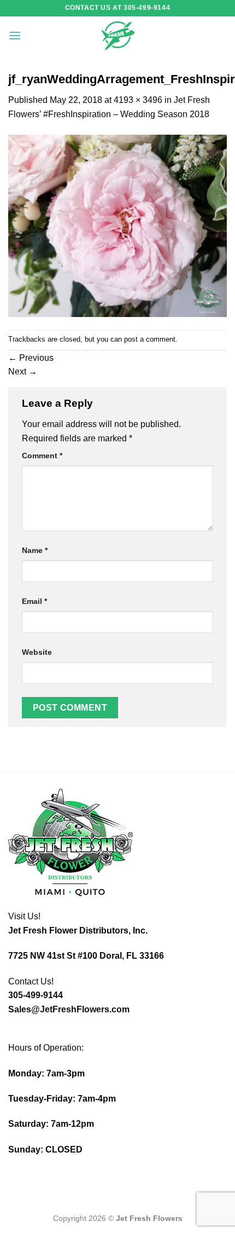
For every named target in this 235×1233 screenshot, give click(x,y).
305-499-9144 (35, 995)
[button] (14, 35)
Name (35, 550)
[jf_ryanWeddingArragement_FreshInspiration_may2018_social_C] (117, 224)
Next (22, 371)
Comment (42, 455)
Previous (31, 357)
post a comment (149, 339)
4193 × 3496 (138, 100)
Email (34, 601)
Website (37, 652)
